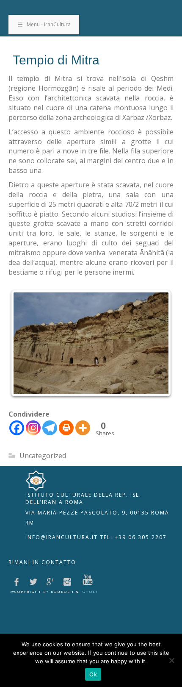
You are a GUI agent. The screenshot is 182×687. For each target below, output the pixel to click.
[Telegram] (49, 427)
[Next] (155, 343)
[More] (82, 427)
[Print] (66, 427)
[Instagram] (33, 427)
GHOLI (90, 591)
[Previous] (26, 343)
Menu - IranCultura (49, 24)
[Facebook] (16, 427)
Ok (93, 674)
